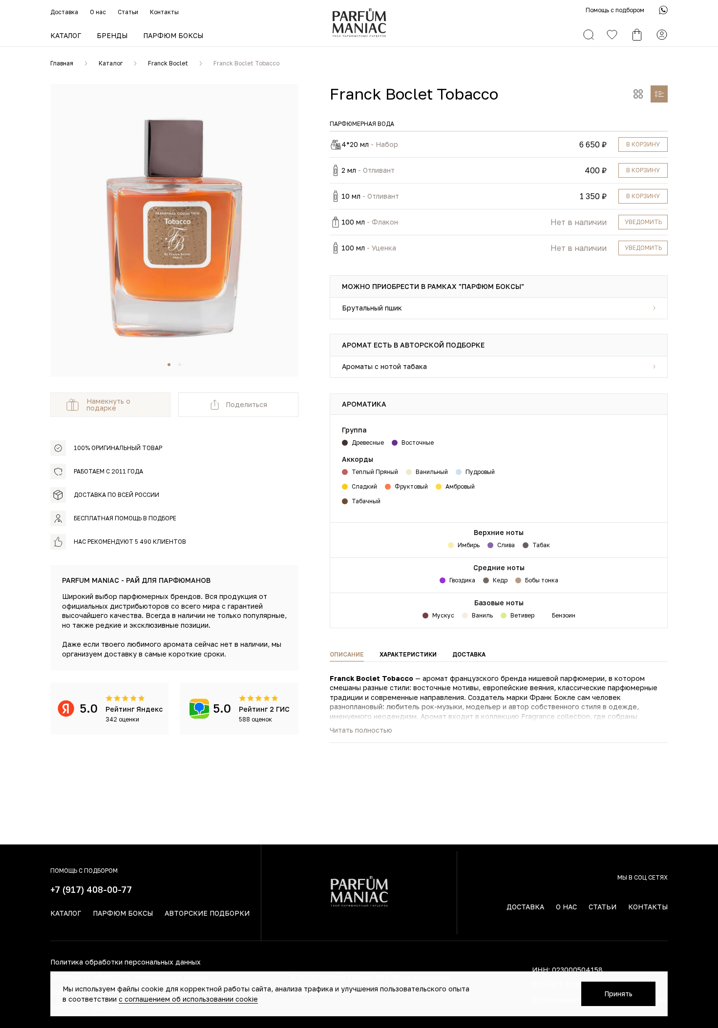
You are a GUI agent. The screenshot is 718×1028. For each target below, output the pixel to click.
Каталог (65, 35)
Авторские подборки (207, 913)
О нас (98, 12)
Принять (618, 993)
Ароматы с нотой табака (384, 366)
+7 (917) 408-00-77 (91, 889)
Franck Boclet (168, 63)
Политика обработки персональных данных (125, 962)
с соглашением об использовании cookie (188, 999)
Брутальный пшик (372, 308)
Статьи (128, 12)
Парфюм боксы (173, 35)
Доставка (64, 12)
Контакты (164, 12)
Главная (61, 63)
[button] (169, 364)
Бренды (112, 35)
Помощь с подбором (615, 10)
